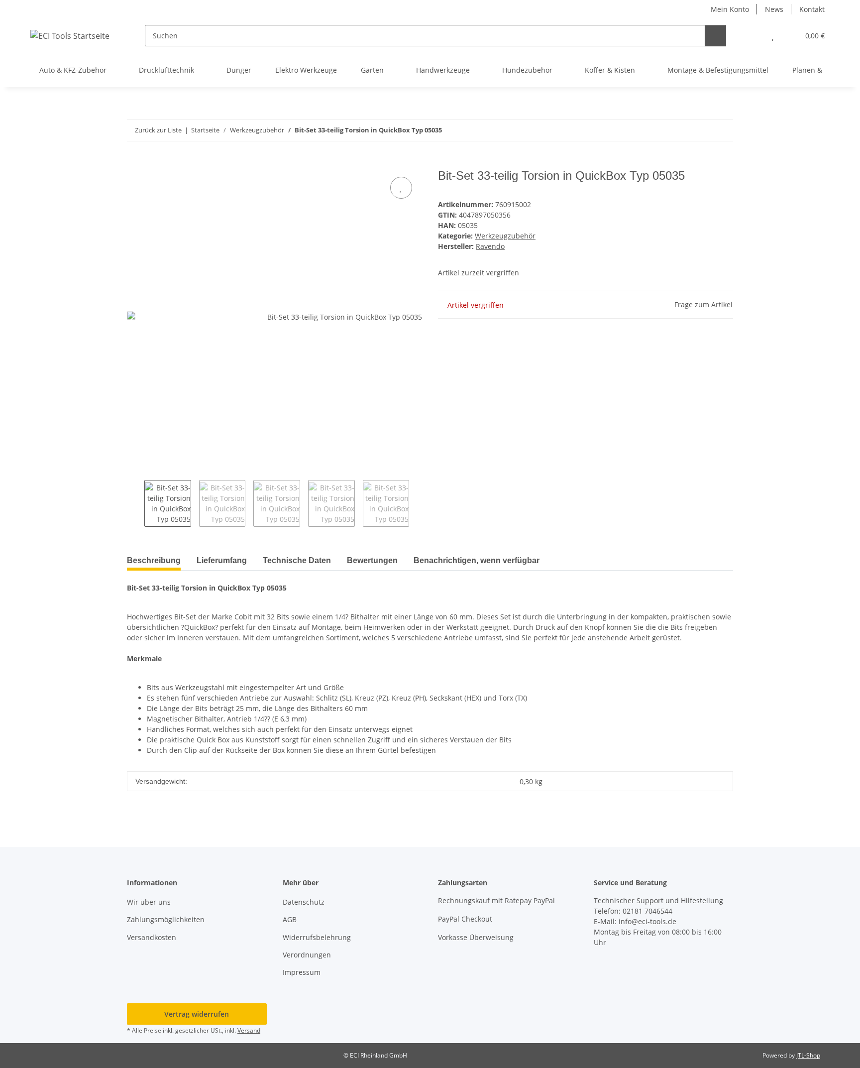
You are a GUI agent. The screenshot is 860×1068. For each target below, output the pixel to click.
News (774, 9)
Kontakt (812, 9)
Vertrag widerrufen (196, 1014)
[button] (752, 35)
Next (418, 503)
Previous (135, 503)
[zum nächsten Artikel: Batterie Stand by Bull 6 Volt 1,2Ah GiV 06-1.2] (722, 130)
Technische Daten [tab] (297, 560)
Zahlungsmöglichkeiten (166, 919)
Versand (248, 1030)
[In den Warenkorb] (135, 163)
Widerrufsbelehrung (317, 937)
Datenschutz (303, 902)
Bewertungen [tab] (372, 560)
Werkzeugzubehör (505, 235)
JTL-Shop (808, 1055)
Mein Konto (730, 9)
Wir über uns (149, 902)
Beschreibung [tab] (154, 560)
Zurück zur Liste (158, 129)
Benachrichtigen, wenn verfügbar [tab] (476, 560)
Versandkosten (151, 937)
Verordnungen (307, 954)
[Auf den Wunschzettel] (401, 188)
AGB (290, 919)
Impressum (302, 972)
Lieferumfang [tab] (222, 560)
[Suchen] (715, 35)
